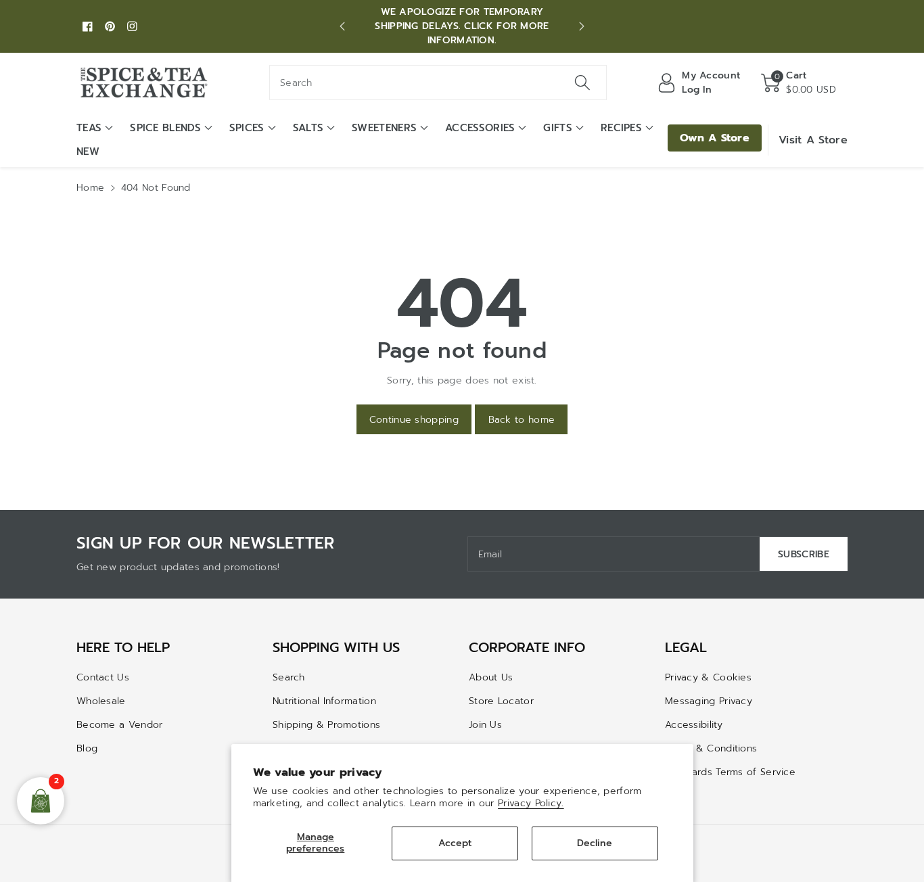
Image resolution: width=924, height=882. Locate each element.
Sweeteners (384, 127)
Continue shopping (414, 420)
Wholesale (101, 701)
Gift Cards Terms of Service (730, 772)
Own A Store (714, 138)
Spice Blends (165, 127)
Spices (246, 127)
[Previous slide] (342, 26)
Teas (88, 127)
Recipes (621, 127)
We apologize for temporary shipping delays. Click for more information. (462, 26)
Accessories (480, 127)
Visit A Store (813, 140)
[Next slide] (582, 26)
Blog (86, 748)
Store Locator (501, 701)
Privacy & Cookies (708, 677)
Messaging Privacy (708, 701)
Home (90, 188)
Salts (308, 127)
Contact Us (102, 677)
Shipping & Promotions (326, 725)
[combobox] (438, 82)
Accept (454, 843)
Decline (594, 843)
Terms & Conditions (711, 748)
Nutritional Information (324, 701)
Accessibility (693, 725)
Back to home (521, 420)
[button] (798, 82)
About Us (491, 677)
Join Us (485, 725)
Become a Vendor (119, 725)
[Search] (581, 82)
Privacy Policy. (531, 803)
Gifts (557, 127)
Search (289, 677)
